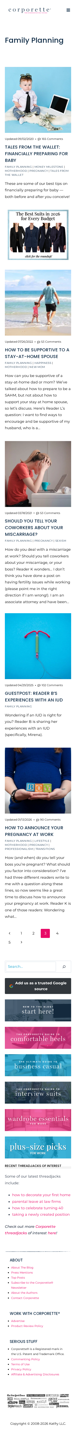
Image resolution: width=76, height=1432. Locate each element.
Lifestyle (42, 840)
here (52, 1233)
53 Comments (51, 341)
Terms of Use (20, 1364)
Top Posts (18, 1277)
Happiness (42, 362)
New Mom (37, 366)
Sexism (60, 540)
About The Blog (22, 1267)
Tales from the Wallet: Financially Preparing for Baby (36, 153)
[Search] (64, 967)
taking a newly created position (41, 1214)
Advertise (18, 1321)
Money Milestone (48, 166)
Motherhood (16, 170)
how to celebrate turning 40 (37, 1208)
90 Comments (50, 819)
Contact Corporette (25, 1298)
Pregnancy (38, 170)
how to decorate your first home (41, 1195)
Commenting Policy (25, 1359)
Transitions (45, 848)
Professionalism (19, 848)
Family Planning (18, 166)
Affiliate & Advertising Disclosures (35, 1374)
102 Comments (52, 685)
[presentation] (38, 100)
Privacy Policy (21, 1369)
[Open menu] (68, 10)
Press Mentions (22, 1272)
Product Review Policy (27, 1326)
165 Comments (52, 139)
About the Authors (24, 1293)
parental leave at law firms (36, 1201)
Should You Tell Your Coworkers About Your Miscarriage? (34, 527)
